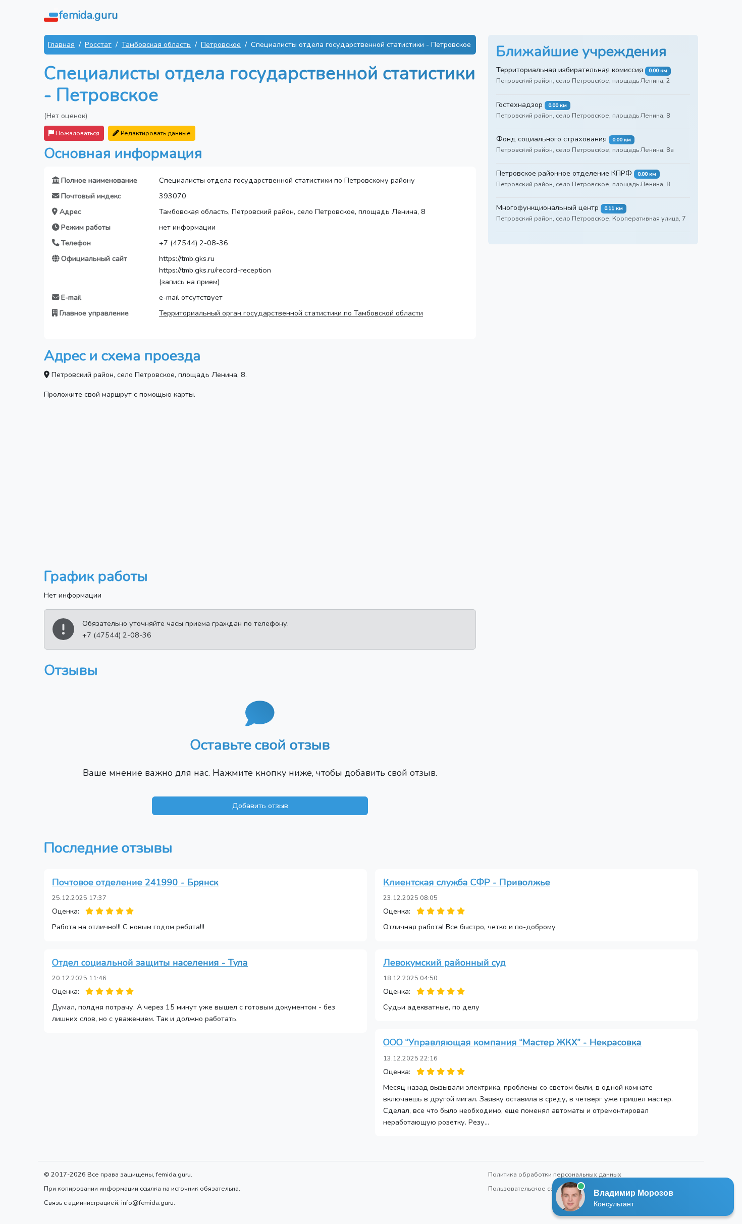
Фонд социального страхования (551, 139)
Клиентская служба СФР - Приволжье (466, 882)
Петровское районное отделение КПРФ (564, 173)
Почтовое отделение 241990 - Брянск (135, 882)
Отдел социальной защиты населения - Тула (150, 962)
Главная (61, 44)
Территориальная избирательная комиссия (569, 70)
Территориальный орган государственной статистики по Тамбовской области (291, 313)
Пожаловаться (76, 133)
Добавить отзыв (260, 806)
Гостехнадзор (519, 104)
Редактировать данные (155, 133)
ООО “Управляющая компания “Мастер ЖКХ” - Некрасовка (512, 1042)
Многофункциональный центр (547, 207)
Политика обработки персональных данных (554, 1174)
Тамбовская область (156, 44)
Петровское (221, 44)
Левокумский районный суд (444, 962)
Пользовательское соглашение (536, 1188)
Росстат (98, 44)
